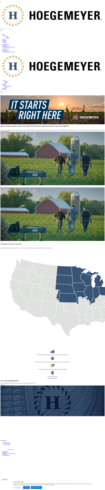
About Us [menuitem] (6, 36)
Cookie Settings (17, 487)
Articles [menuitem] (6, 87)
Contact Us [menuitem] (5, 45)
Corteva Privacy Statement (80, 483)
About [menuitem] (4, 35)
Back (3, 34)
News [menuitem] (8, 38)
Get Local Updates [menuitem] (6, 44)
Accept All (26, 487)
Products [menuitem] (4, 39)
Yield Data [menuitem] (4, 41)
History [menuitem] (8, 37)
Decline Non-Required (36, 487)
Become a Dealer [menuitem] (6, 46)
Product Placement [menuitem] (8, 86)
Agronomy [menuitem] (4, 40)
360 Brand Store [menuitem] (9, 51)
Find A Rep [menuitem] (5, 42)
